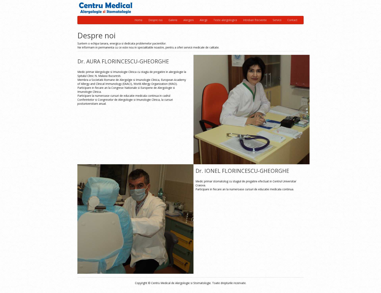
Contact (292, 20)
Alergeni (188, 20)
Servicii (277, 20)
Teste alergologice (225, 20)
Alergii (203, 20)
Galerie (172, 20)
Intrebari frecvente (255, 20)
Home (138, 20)
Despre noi (155, 20)
